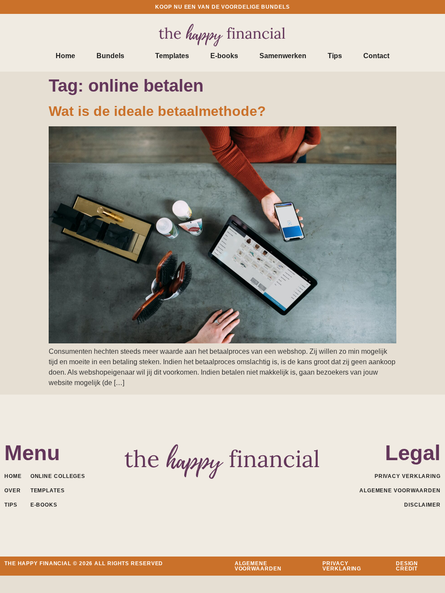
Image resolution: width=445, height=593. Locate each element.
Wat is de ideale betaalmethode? (157, 111)
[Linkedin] (203, 489)
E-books (224, 55)
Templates (172, 55)
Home (65, 55)
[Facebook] (184, 489)
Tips (335, 55)
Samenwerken (282, 55)
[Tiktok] (261, 489)
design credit (407, 566)
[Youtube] (222, 489)
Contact (376, 55)
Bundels (110, 55)
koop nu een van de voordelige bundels (222, 7)
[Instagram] (241, 489)
